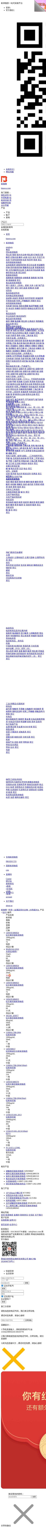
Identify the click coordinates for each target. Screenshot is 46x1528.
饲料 (8, 288)
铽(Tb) (24, 430)
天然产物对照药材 (14, 497)
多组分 (15, 369)
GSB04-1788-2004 (13, 1032)
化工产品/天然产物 (14, 477)
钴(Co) (26, 412)
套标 (28, 329)
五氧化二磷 (17, 448)
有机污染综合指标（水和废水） (19, 353)
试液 (8, 474)
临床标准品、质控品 (15, 641)
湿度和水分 (20, 787)
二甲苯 (37, 458)
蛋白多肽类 (25, 636)
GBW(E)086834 (12, 933)
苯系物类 (10, 502)
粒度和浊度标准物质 (15, 795)
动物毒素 (26, 278)
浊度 (15, 330)
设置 (34, 1497)
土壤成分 (10, 557)
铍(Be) (35, 410)
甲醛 (14, 382)
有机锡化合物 (35, 392)
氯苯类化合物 (26, 384)
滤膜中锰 (22, 374)
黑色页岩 (10, 565)
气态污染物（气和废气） (16, 443)
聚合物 (13, 727)
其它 (40, 260)
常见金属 (10, 403)
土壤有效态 (19, 557)
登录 (8, 8)
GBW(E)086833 (12, 983)
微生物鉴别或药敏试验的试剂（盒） (21, 656)
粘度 (12, 787)
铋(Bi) (40, 410)
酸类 (16, 502)
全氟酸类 (29, 709)
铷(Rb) (41, 425)
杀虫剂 (11, 308)
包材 (8, 750)
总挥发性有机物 (19, 458)
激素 (21, 651)
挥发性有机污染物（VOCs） (18, 379)
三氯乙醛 (37, 389)
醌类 (17, 482)
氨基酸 (18, 321)
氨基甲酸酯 (34, 306)
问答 (8, 891)
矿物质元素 (38, 255)
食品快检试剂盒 (13, 293)
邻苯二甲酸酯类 (23, 301)
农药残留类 (21, 654)
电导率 (30, 260)
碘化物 (32, 343)
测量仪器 (10, 737)
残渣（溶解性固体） (29, 330)
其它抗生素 (31, 265)
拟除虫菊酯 (23, 306)
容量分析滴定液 (13, 466)
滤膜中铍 (35, 371)
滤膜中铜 (14, 374)
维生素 (30, 255)
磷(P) (14, 425)
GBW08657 (10, 1049)
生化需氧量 (40, 356)
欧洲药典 (18, 646)
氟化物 (26, 343)
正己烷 (11, 463)
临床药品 (10, 628)
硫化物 (25, 341)
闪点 (8, 787)
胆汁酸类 (24, 633)
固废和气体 (11, 397)
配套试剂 (35, 329)
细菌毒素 (18, 278)
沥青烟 (28, 451)
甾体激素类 (11, 265)
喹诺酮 (23, 722)
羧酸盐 (20, 484)
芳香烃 (37, 484)
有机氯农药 (33, 387)
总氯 (14, 343)
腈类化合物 (30, 394)
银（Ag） (29, 407)
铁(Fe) (32, 415)
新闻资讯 (10, 884)
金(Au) (15, 410)
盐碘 (37, 288)
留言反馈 (5, 1225)
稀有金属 (10, 409)
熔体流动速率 (33, 785)
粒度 (24, 260)
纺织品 (9, 706)
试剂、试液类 (12, 471)
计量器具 (14, 732)
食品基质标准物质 (14, 283)
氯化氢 (36, 448)
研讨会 (9, 881)
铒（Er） (20, 415)
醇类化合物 (20, 394)
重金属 (9, 419)
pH (18, 330)
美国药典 (26, 646)
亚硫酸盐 (16, 351)
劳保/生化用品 (12, 745)
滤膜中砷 (39, 369)
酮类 (28, 482)
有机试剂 (10, 500)
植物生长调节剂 (34, 308)
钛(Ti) (41, 430)
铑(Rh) (14, 428)
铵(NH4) (20, 435)
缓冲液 (13, 474)
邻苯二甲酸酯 (28, 711)
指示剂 (20, 474)
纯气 (12, 399)
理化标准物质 (12, 252)
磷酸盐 (28, 346)
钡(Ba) (29, 410)
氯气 (31, 448)
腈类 (10, 487)
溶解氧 (9, 356)
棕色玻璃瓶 (11, 1201)
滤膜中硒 (10, 371)
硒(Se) (37, 428)
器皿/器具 (10, 729)
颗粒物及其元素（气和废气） (18, 366)
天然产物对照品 (13, 495)
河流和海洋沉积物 (14, 578)
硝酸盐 (34, 346)
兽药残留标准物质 (14, 262)
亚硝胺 (9, 298)
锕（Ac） (36, 440)
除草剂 (24, 308)
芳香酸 (22, 709)
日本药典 (35, 646)
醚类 (37, 482)
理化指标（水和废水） (16, 328)
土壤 (8, 555)
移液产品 (10, 742)
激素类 (9, 633)
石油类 (26, 382)
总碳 (23, 359)
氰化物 (32, 341)
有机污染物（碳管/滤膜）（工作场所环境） (25, 456)
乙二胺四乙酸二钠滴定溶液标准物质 (21, 1206)
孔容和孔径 (23, 790)
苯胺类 (22, 298)
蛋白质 (9, 255)
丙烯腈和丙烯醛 (25, 389)
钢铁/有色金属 (12, 401)
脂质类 (40, 636)
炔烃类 (29, 505)
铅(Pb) (19, 425)
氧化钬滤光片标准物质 (16, 1179)
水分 (30, 257)
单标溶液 (10, 341)
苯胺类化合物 (39, 384)
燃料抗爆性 (20, 797)
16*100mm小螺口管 (14, 1193)
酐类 (41, 482)
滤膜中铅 (31, 369)
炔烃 (25, 484)
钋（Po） (25, 438)
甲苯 (31, 458)
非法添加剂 (11, 316)
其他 (33, 722)
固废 (8, 399)
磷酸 (10, 453)
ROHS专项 (27, 727)
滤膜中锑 (26, 371)
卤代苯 (9, 709)
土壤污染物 (29, 557)
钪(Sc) (32, 428)
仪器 (8, 734)
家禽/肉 (31, 288)
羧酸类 (15, 709)
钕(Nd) (40, 422)
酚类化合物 (15, 384)
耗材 (8, 740)
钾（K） (22, 410)
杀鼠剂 (15, 298)
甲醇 (10, 461)
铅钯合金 (18, 444)
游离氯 (9, 343)
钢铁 (8, 447)
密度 (35, 260)
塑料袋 (26, 742)
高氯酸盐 (14, 346)
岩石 (8, 563)
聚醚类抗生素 (28, 267)
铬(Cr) (32, 412)
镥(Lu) (42, 420)
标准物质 (9, 1215)
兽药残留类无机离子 (35, 654)
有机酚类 (37, 709)
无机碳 (17, 359)
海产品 (41, 285)
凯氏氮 (28, 359)
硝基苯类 (10, 387)
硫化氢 (25, 448)
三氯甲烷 (17, 461)
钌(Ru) (20, 428)
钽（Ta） (16, 438)
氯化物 (20, 343)
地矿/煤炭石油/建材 (14, 552)
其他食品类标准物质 (15, 296)
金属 (8, 727)
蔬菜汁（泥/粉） (17, 285)
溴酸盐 (22, 346)
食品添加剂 (11, 314)
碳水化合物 (21, 255)
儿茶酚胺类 (34, 633)
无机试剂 (10, 507)
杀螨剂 (18, 308)
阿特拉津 (14, 389)
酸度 (8, 257)
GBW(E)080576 (12, 1082)
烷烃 (8, 482)
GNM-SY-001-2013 (14, 1115)
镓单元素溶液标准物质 (16, 1176)
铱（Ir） (15, 420)
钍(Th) (35, 430)
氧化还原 (15, 469)
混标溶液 (18, 341)
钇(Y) (5, 912)
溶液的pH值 (11, 785)
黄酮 (12, 321)
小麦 (36, 285)
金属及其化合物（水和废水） (18, 405)
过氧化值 (14, 257)
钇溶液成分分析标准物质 (16, 1051)
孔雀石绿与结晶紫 (32, 270)
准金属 (9, 437)
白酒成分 (31, 321)
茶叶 (12, 288)
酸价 (21, 257)
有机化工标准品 (13, 479)
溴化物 (39, 343)
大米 (31, 285)
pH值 (25, 257)
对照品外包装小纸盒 (15, 1195)
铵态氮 (31, 361)
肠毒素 (34, 278)
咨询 (8, 1025)
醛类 (21, 482)
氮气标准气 (20, 399)
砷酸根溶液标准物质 (15, 1171)
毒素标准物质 (12, 275)
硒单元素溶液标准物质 (16, 1174)
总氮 (38, 359)
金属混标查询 (7, 227)
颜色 (19, 335)
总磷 (33, 359)
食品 (8, 250)
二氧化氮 (26, 446)
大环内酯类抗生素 (16, 270)
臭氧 (33, 446)
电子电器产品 (12, 724)
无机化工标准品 (13, 489)
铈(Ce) (20, 412)
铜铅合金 (10, 444)
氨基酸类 (16, 633)
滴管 (21, 742)
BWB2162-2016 (12, 949)
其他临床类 (11, 638)
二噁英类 (16, 392)
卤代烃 (30, 484)
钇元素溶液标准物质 (15, 935)
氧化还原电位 (18, 333)
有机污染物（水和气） (16, 376)
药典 (8, 643)
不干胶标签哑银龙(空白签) (17, 1198)
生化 (12, 747)
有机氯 (15, 306)
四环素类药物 (16, 267)
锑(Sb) (26, 428)
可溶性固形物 (16, 260)
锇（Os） (24, 420)
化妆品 (9, 716)
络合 (25, 469)
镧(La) (30, 420)
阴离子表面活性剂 (14, 361)
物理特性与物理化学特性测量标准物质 (22, 782)
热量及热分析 (31, 787)
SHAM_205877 (12, 1016)
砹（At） (33, 438)
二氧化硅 (31, 348)
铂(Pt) (35, 425)
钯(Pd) (24, 425)
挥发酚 (20, 382)
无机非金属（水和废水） (16, 338)
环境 (8, 325)
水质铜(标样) (11, 1181)
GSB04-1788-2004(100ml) (16, 1065)
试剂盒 (9, 290)
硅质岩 (17, 565)
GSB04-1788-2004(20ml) (16, 1098)
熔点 (41, 785)
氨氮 (42, 359)
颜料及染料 (17, 711)
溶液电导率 (21, 785)
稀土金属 (10, 429)
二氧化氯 (29, 335)
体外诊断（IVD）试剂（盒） (18, 648)
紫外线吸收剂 (12, 719)
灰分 (34, 257)
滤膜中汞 (22, 369)
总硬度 (13, 335)
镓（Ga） (40, 415)
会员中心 (13, 1225)
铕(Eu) (27, 415)
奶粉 (27, 285)
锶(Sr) (18, 430)
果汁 (8, 285)
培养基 (34, 474)
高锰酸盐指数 (28, 356)
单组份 (9, 369)
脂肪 (14, 255)
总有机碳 (10, 359)
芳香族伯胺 (11, 301)
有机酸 (13, 484)
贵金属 (9, 424)
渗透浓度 (33, 790)
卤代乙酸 (21, 348)
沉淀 (21, 469)
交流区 (9, 889)
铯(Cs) (38, 412)
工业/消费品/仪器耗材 (15, 704)
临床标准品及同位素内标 (16, 631)
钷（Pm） (18, 440)
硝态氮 (25, 361)
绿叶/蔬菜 (23, 288)
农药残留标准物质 (14, 303)
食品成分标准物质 (14, 319)
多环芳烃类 (30, 298)
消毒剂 (33, 301)
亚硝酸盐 (12, 348)
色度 (8, 330)
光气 (23, 451)
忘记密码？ (6, 1299)
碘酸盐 (23, 351)
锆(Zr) (14, 435)
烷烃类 (26, 502)
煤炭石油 (10, 575)
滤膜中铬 (18, 371)
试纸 (16, 742)
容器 (8, 732)
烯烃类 (32, 502)
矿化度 (41, 330)
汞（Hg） (29, 435)
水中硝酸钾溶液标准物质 (16, 1203)
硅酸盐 (39, 348)
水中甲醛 (5, 205)
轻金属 (9, 414)
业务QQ (12, 1220)
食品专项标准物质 (14, 326)
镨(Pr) (30, 425)
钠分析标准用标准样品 (16, 1184)
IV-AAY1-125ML (13, 1148)
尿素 (29, 351)
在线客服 (5, 230)
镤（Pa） (27, 440)
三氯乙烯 (33, 461)
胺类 (19, 487)
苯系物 (32, 382)
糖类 (8, 321)
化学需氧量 (17, 356)
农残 (29, 722)
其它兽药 (22, 273)
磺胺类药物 (21, 265)
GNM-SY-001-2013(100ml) (17, 1131)
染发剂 (39, 722)
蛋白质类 (10, 651)
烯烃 (12, 482)
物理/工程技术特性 (14, 779)
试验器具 (22, 732)
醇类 (21, 502)
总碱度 (32, 333)
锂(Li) (36, 420)
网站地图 (10, 172)
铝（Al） (37, 407)
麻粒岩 (30, 565)
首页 (3, 1215)
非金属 (20, 727)
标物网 (4, 910)
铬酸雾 (18, 451)
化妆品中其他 (14, 722)
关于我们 (39, 1215)
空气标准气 (30, 399)
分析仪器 (26, 737)
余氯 (23, 335)
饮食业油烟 (37, 451)
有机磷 (9, 306)
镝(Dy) (13, 415)
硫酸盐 (38, 341)
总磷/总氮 (39, 361)
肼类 (15, 487)
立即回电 (28, 1320)
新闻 (8, 886)
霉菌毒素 (10, 278)
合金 (8, 442)
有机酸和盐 (15, 636)
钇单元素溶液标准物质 (16, 1084)
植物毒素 (12, 280)
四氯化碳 (25, 461)
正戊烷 (18, 463)
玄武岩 (23, 565)
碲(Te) (29, 430)
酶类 (25, 651)
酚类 (32, 482)
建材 (8, 570)
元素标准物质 (12, 492)
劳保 (8, 747)
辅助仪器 (18, 737)
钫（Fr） (41, 438)
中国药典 (10, 646)
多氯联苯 (39, 298)
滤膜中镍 (31, 374)
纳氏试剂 (5, 195)
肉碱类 (34, 636)
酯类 (8, 484)
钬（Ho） (36, 417)
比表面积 (14, 790)
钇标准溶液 (11, 1035)
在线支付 (10, 169)
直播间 (17, 1215)
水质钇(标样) (11, 951)
